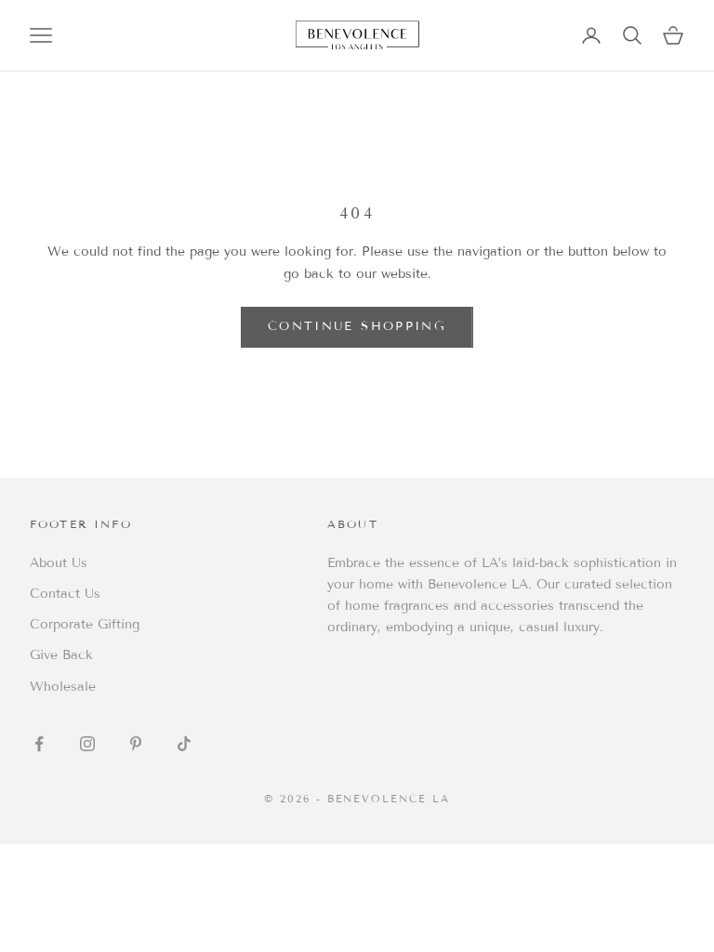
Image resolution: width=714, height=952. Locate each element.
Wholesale (63, 686)
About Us (58, 563)
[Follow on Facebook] (39, 743)
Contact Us (65, 594)
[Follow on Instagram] (87, 743)
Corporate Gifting (84, 624)
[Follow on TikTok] (184, 743)
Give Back (61, 655)
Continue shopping (357, 326)
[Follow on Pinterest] (135, 743)
